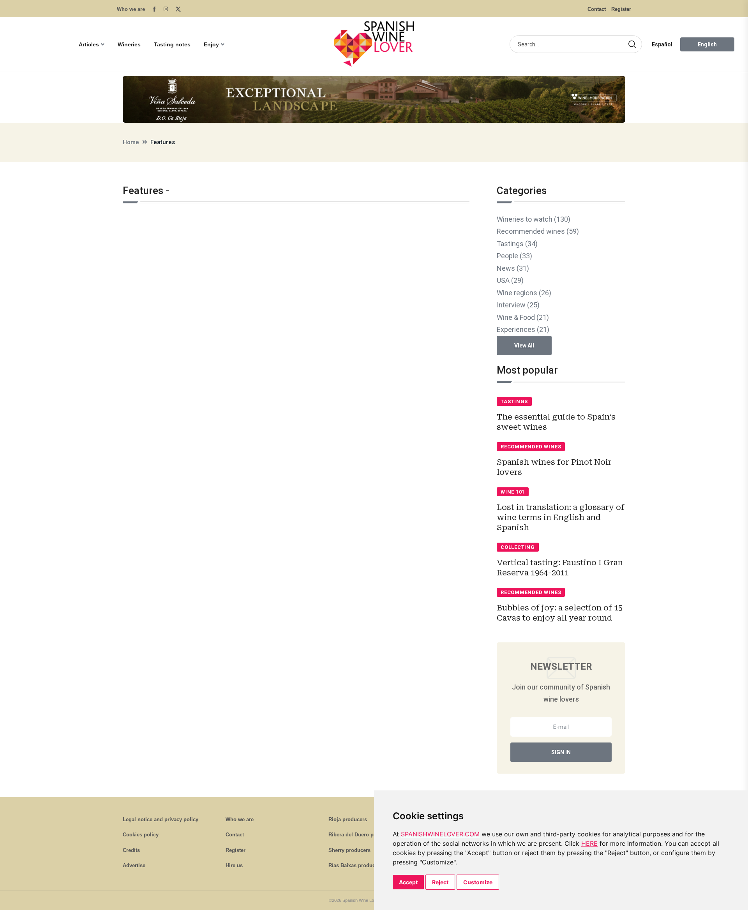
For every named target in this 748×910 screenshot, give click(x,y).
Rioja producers (347, 819)
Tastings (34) (517, 244)
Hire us (234, 865)
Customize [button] (477, 882)
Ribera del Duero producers (361, 835)
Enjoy (211, 44)
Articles (89, 44)
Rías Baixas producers (355, 865)
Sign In (561, 752)
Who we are (131, 9)
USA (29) (510, 280)
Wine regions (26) (524, 293)
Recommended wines (531, 447)
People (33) (514, 256)
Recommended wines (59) (538, 231)
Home (131, 142)
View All (524, 345)
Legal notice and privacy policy (160, 819)
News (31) (513, 268)
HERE (589, 843)
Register (621, 9)
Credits (131, 850)
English (707, 44)
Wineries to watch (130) (533, 219)
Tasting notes (172, 44)
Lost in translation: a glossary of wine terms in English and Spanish (561, 517)
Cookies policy (141, 835)
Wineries (129, 44)
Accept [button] (408, 882)
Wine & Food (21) (523, 317)
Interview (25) (518, 305)
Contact (596, 9)
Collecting (518, 547)
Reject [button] (440, 882)
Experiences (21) (523, 329)
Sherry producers (349, 850)
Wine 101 (513, 492)
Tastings (514, 401)
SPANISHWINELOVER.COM (440, 834)
